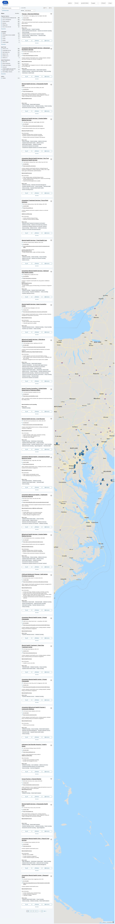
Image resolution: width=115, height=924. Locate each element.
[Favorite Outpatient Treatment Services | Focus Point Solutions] (51, 201)
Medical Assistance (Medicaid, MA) (9, 17)
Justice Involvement (6, 63)
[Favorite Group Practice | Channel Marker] (51, 779)
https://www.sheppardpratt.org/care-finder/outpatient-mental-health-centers (36, 883)
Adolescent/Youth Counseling (37, 71)
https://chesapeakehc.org (28, 91)
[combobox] (95, 3)
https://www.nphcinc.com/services (29, 278)
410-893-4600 (26, 579)
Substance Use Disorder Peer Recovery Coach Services (32, 374)
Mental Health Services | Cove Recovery (33, 419)
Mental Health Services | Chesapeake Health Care (35, 84)
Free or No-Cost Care (7, 26)
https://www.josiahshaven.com (29, 752)
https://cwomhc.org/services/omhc (30, 714)
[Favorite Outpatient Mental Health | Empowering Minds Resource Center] (51, 457)
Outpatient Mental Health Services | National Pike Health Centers (35, 271)
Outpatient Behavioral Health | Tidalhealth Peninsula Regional (34, 495)
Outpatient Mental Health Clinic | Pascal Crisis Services (35, 839)
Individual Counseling (26, 37)
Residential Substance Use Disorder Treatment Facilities (33, 33)
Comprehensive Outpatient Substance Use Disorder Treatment (34, 147)
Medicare (4, 23)
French (4, 36)
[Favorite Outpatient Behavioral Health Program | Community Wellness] (51, 708)
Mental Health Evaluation (41, 69)
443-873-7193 (26, 651)
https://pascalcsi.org (27, 846)
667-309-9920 (26, 713)
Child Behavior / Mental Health (28, 72)
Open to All (5, 61)
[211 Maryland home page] (5, 3)
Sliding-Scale (5, 25)
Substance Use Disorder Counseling (45, 30)
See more (37, 43)
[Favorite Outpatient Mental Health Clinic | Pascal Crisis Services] (51, 839)
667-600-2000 (26, 345)
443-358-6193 (26, 89)
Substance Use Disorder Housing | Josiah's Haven (34, 745)
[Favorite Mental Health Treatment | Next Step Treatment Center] (51, 646)
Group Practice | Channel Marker (31, 779)
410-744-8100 (26, 276)
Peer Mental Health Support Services (40, 365)
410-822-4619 (26, 782)
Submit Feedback (85, 3)
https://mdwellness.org (27, 19)
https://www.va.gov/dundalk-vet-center (30, 396)
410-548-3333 (26, 422)
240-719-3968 (26, 462)
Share (51, 7)
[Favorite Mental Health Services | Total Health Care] (51, 240)
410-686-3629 (26, 53)
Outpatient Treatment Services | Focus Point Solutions (35, 201)
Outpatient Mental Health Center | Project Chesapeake (34, 618)
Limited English (5, 42)
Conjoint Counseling (35, 29)
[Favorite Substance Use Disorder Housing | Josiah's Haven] (51, 745)
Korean (4, 40)
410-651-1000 (26, 809)
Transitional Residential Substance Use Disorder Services (33, 766)
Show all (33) (3, 44)
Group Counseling (25, 32)
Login (111, 3)
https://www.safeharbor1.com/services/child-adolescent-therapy (35, 581)
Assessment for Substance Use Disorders (30, 145)
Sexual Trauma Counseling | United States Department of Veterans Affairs (34, 389)
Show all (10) (3, 28)
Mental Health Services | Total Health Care (34, 240)
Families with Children (7, 65)
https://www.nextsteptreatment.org (30, 652)
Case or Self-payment (7, 19)
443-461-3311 (26, 685)
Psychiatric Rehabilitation (35, 291)
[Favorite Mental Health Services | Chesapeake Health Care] (51, 84)
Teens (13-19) (5, 48)
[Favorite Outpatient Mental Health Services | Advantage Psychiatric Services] (51, 48)
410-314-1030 (26, 17)
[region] (84, 465)
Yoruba (4, 38)
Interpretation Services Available (9, 35)
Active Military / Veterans (7, 71)
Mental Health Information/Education (29, 30)
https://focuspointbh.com (28, 208)
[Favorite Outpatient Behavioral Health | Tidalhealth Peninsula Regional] (51, 495)
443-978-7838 (26, 206)
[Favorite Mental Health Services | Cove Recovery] (51, 418)
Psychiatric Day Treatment (27, 328)
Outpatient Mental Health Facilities (29, 69)
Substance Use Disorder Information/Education (31, 229)
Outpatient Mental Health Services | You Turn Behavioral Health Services (35, 159)
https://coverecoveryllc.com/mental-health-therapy (33, 424)
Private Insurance (6, 21)
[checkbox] (1, 17)
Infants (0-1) (5, 57)
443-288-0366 (26, 164)
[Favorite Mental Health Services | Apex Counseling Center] (51, 305)
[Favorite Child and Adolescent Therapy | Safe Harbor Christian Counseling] (51, 575)
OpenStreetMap (109, 922)
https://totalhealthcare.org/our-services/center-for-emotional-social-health (36, 247)
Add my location (6, 10)
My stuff (104, 3)
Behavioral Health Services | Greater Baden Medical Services (34, 119)
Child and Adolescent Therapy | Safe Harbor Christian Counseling (35, 575)
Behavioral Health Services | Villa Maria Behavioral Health (33, 340)
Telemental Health (41, 35)
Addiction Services (33, 35)
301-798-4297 (26, 124)
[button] (75, 472)
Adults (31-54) (5, 54)
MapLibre (104, 922)
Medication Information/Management (38, 184)
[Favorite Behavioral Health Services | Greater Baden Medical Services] (51, 119)
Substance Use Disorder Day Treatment (39, 224)
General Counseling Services (27, 189)
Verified (4, 78)
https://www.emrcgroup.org (28, 464)
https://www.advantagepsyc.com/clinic (30, 55)
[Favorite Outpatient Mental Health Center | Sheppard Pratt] (51, 876)
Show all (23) (3, 73)
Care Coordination (34, 764)
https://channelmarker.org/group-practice (31, 784)
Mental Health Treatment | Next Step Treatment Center (33, 646)
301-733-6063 (26, 881)
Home (71, 3)
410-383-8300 (26, 244)
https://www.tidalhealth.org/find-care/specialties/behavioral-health (36, 502)
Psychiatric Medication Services (28, 106)
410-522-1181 (26, 309)
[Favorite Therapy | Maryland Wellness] (51, 14)
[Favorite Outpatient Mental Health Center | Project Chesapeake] (51, 618)
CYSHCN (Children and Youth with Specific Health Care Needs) (9, 69)
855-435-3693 (26, 750)
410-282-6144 (26, 394)
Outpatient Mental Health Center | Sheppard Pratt (35, 876)
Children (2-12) (5, 55)
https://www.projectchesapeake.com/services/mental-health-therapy (36, 625)
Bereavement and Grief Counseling (29, 107)
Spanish (4, 33)
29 (41, 911)
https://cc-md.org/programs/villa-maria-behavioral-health (34, 347)
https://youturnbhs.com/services (29, 166)
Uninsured (5, 67)
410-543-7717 (26, 500)
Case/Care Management (35, 768)
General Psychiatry (33, 371)
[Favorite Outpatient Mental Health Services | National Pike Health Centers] (51, 271)
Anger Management (41, 107)
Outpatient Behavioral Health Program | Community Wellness (34, 708)
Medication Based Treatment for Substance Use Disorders (33, 223)
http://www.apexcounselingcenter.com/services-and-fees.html (35, 311)
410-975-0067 (26, 844)
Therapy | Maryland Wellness (30, 14)
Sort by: (22, 10)
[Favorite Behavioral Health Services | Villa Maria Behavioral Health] (51, 340)
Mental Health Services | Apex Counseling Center (34, 305)
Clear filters (17, 13)
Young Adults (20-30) (7, 50)
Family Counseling (25, 35)
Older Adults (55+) (6, 52)
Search (77, 3)
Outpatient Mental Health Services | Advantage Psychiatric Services (36, 48)
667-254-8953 (26, 623)
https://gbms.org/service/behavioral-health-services (33, 126)
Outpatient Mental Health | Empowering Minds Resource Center (36, 457)
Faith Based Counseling (26, 605)
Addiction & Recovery (26, 29)
